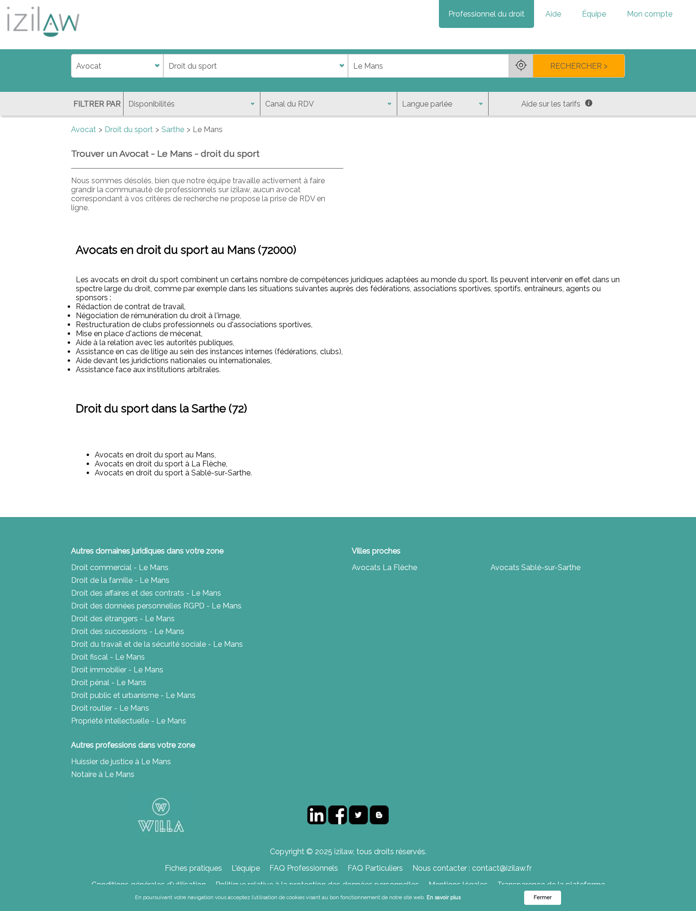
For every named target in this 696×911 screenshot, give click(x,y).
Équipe (594, 13)
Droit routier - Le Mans (110, 708)
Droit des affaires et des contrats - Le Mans (146, 593)
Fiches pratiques (193, 868)
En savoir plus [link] (444, 897)
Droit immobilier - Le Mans (117, 669)
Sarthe (172, 129)
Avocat (83, 129)
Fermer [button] (543, 897)
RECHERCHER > (578, 66)
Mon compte (649, 13)
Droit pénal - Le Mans (108, 682)
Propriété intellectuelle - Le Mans (128, 720)
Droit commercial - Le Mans (120, 567)
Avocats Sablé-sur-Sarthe (535, 567)
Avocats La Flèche (384, 567)
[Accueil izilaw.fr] (42, 40)
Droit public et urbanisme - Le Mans (133, 695)
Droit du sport (129, 129)
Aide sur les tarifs (550, 103)
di (74, 66)
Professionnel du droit (486, 13)
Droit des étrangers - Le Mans (123, 618)
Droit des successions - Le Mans (127, 631)
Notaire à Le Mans (102, 774)
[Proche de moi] (521, 66)
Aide (553, 13)
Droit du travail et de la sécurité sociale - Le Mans (157, 644)
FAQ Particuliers (375, 868)
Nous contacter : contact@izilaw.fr (472, 868)
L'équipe (246, 868)
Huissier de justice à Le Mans (121, 761)
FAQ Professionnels (303, 868)
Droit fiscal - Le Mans (108, 656)
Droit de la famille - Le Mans (120, 580)
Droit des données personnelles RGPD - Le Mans (156, 605)
